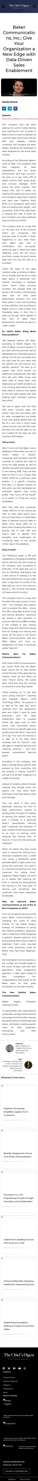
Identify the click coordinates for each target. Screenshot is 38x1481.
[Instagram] (25, 1368)
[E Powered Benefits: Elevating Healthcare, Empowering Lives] (19, 1258)
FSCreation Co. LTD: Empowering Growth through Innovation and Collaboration (19, 1198)
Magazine (6, 1385)
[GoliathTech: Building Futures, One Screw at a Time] (19, 1217)
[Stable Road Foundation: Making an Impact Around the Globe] (19, 1300)
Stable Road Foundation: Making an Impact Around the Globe (19, 1325)
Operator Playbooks (10, 1381)
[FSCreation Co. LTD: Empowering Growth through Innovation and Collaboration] (19, 1172)
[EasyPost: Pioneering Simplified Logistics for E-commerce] (19, 1086)
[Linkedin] (4, 1368)
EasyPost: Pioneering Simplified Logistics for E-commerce (16, 1111)
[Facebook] (14, 1368)
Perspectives (8, 1389)
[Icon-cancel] (9, 1368)
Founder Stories (9, 1377)
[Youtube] (19, 1368)
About (5, 1392)
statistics (13, 309)
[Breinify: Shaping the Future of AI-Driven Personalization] (19, 1131)
